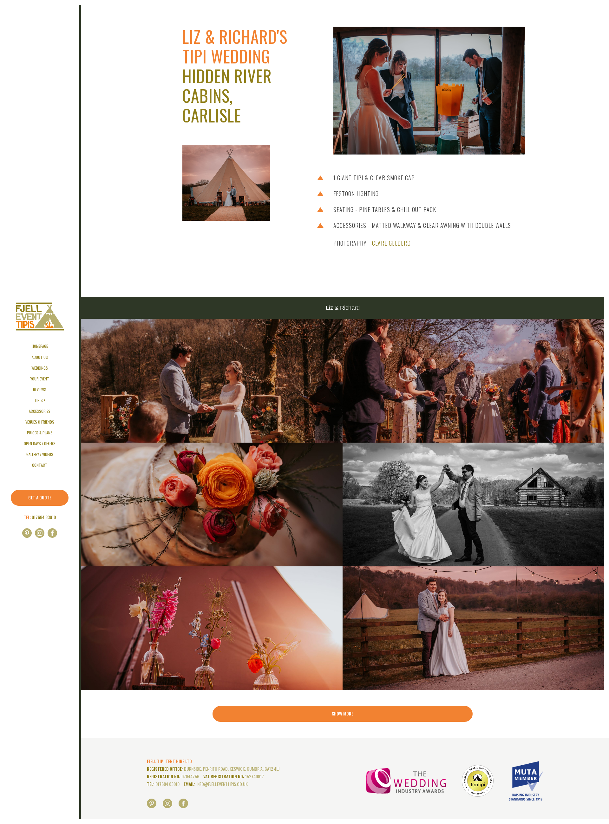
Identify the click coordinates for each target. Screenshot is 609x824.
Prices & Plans (40, 432)
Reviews (39, 389)
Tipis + (39, 400)
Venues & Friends (39, 422)
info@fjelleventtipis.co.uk (222, 784)
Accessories (39, 411)
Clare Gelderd (391, 243)
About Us (40, 357)
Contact (39, 465)
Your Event (39, 378)
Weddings (39, 368)
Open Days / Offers (40, 443)
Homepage (40, 346)
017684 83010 (44, 517)
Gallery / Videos (39, 454)
